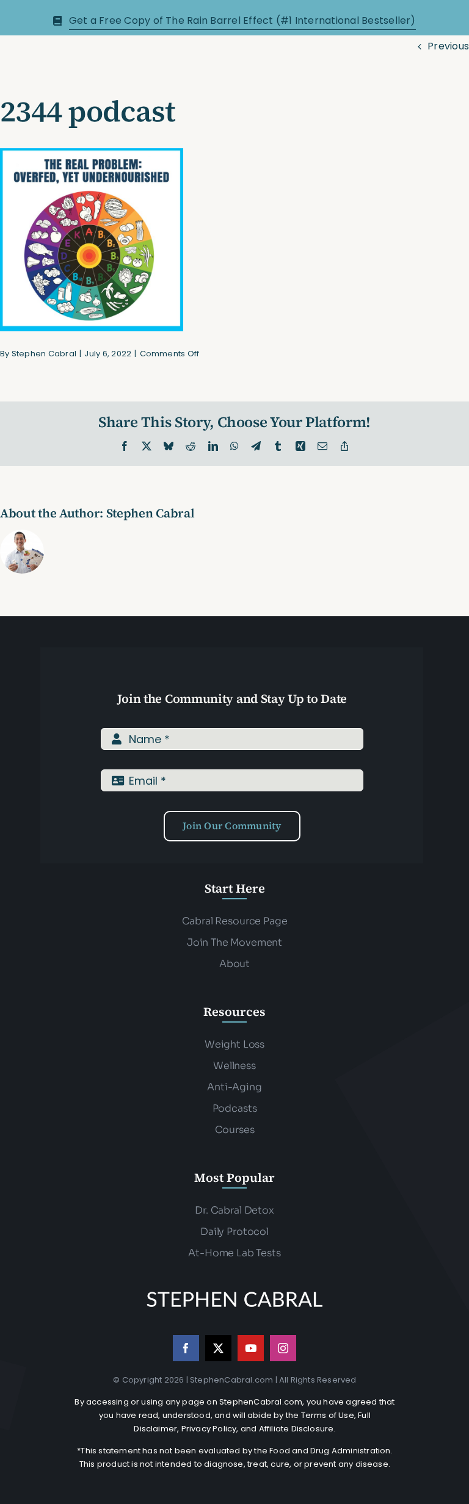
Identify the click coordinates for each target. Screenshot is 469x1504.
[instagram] (283, 1348)
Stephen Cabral (44, 353)
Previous (448, 46)
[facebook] (186, 1348)
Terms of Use (327, 1415)
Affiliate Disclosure (296, 1428)
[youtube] (251, 1348)
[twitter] (218, 1348)
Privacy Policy (209, 1428)
